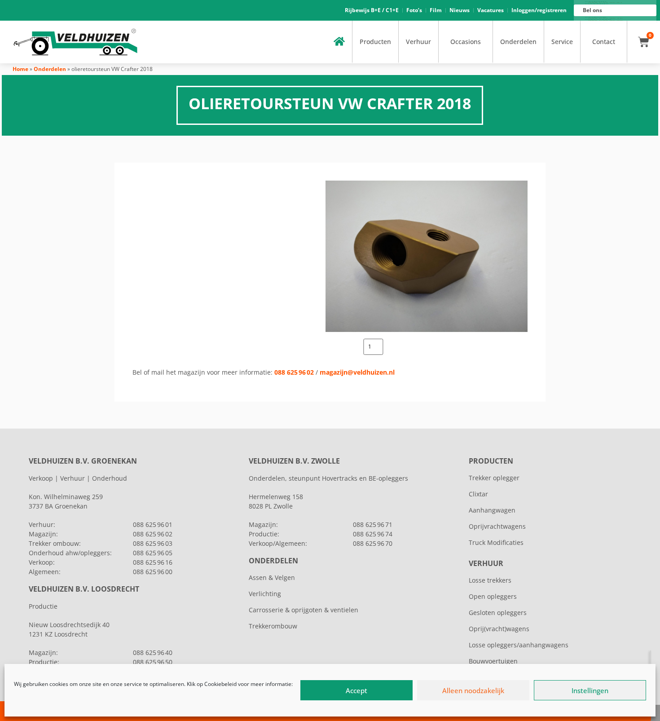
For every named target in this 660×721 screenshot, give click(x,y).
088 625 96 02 (294, 372)
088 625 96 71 (372, 524)
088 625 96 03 (152, 543)
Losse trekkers (490, 580)
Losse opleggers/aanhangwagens (518, 645)
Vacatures (490, 10)
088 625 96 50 (152, 662)
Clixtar (478, 494)
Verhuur (418, 41)
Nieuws (459, 10)
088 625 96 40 (152, 652)
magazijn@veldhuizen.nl (357, 372)
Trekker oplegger (494, 477)
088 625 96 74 (372, 534)
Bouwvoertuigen (493, 661)
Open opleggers (493, 596)
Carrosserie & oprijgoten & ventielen (303, 610)
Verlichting (265, 593)
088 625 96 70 (372, 543)
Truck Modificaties (496, 542)
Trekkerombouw (273, 626)
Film (436, 10)
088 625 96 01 (152, 524)
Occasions (465, 41)
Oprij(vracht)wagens (499, 628)
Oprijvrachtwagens (497, 526)
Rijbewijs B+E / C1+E (372, 10)
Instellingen (590, 690)
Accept (356, 690)
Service (562, 41)
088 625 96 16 (152, 562)
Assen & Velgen (272, 577)
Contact (603, 41)
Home (20, 69)
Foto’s (414, 10)
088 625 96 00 (152, 571)
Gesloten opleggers (498, 612)
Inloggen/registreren (539, 10)
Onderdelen (518, 41)
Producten (375, 41)
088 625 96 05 (152, 552)
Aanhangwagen (492, 510)
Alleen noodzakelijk (473, 690)
